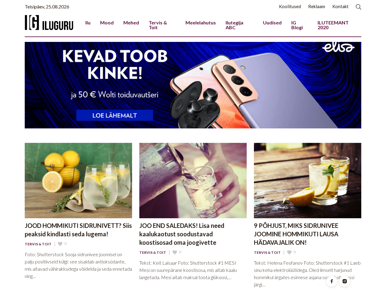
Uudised (272, 22)
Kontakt (340, 6)
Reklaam (316, 6)
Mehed (131, 22)
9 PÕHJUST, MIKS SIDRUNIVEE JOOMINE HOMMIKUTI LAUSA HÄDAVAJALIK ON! (296, 234)
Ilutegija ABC (234, 25)
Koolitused (290, 6)
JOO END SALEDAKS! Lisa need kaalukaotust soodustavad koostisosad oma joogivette (181, 234)
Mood (107, 22)
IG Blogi (297, 25)
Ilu (87, 22)
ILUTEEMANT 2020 (333, 25)
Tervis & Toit (158, 25)
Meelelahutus (200, 22)
